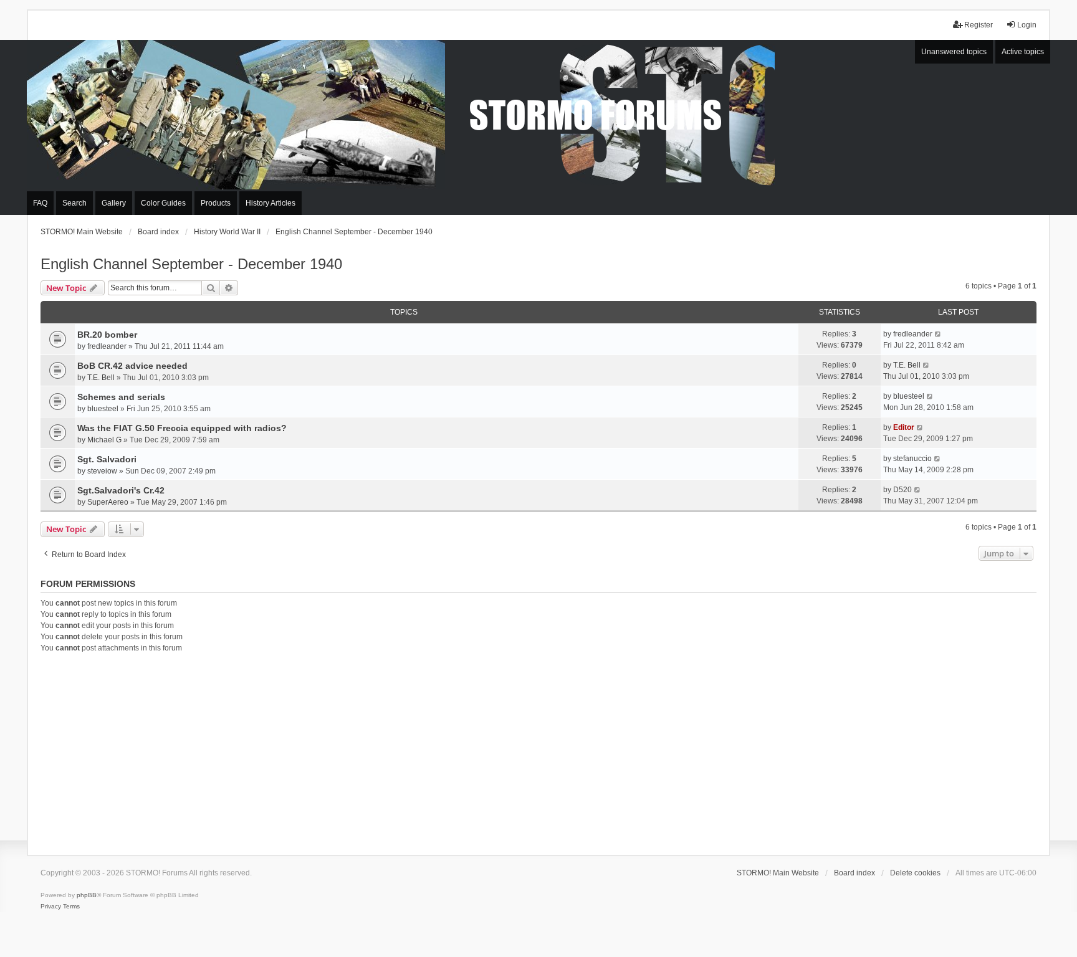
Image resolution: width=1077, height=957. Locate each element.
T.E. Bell (101, 377)
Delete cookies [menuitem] (915, 873)
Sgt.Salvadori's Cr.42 (121, 490)
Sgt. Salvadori (106, 459)
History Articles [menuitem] (270, 203)
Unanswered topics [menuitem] (954, 51)
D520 (902, 489)
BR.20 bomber (107, 335)
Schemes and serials (121, 397)
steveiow (102, 471)
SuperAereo (107, 502)
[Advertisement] (538, 752)
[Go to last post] (938, 334)
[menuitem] (51, 906)
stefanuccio (912, 458)
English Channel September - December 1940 (191, 263)
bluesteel (102, 408)
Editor (903, 427)
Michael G (104, 440)
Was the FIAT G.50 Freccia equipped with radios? (182, 428)
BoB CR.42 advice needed (132, 366)
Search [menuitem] (74, 203)
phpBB (87, 895)
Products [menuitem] (216, 203)
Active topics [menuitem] (1023, 51)
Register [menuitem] (978, 25)
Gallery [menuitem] (114, 203)
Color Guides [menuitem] (163, 203)
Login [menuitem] (1026, 25)
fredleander (107, 346)
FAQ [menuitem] (40, 203)
